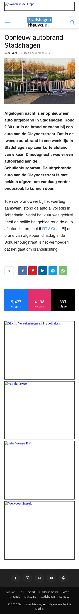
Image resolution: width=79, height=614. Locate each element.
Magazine (30, 596)
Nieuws (10, 592)
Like (16, 290)
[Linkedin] (42, 270)
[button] (7, 22)
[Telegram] (52, 270)
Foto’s (65, 592)
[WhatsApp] (63, 270)
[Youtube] (51, 578)
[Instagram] (27, 578)
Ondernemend (48, 592)
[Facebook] (22, 270)
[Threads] (63, 578)
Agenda (15, 596)
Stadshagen (47, 596)
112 (22, 592)
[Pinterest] (32, 270)
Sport (31, 592)
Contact (64, 596)
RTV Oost (50, 228)
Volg (39, 290)
